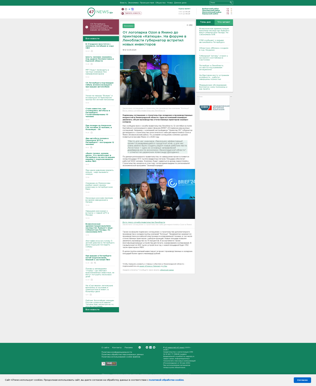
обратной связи (167, 270)
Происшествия (147, 3)
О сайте (105, 347)
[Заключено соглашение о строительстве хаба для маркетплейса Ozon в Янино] (157, 194)
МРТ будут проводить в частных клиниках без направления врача (97, 73)
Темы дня (205, 22)
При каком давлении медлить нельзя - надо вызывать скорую (100, 173)
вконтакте (126, 9)
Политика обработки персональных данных (122, 354)
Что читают (223, 22)
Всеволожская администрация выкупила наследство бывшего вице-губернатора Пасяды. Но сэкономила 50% (214, 31)
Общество (160, 3)
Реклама (129, 347)
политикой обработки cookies (166, 380)
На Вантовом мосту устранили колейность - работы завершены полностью (214, 77)
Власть (123, 3)
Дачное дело (180, 3)
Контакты (117, 347)
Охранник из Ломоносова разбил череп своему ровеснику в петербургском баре (99, 187)
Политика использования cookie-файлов (120, 357)
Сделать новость (132, 13)
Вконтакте (147, 347)
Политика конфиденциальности (116, 352)
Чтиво (170, 3)
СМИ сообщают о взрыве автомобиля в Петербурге (212, 41)
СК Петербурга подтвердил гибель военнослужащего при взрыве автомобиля (101, 27)
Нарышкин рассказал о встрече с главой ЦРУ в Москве (97, 214)
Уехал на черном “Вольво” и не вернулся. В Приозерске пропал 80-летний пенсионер (100, 99)
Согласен (302, 380)
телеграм (129, 9)
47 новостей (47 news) (175, 347)
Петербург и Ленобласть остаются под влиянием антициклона (211, 67)
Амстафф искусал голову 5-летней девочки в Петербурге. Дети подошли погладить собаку (100, 245)
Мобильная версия (123, 9)
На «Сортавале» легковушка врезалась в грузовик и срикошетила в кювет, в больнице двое (99, 290)
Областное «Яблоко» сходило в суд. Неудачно (213, 49)
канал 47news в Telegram (149, 266)
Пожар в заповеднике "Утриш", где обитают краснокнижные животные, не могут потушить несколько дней (100, 274)
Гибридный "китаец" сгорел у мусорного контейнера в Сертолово (213, 58)
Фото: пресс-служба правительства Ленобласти (143, 110)
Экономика (133, 3)
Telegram (150, 347)
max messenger (132, 9)
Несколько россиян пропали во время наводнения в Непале (99, 201)
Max (154, 347)
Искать (231, 2)
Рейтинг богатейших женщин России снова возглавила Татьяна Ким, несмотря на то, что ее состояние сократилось (100, 306)
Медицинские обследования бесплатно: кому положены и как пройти (213, 87)
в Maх (164, 266)
